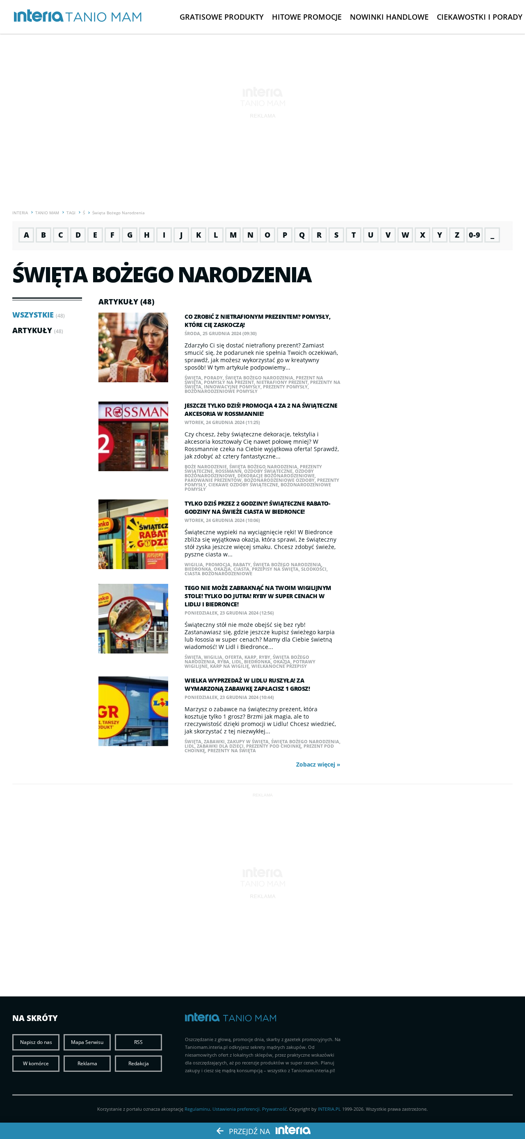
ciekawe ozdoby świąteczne (243, 484)
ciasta (241, 569)
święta (193, 377)
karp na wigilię (229, 666)
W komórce (36, 1063)
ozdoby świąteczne (268, 471)
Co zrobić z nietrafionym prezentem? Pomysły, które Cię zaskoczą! (257, 321)
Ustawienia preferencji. (236, 1109)
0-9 (474, 235)
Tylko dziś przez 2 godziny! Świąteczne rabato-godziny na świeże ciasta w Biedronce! (257, 507)
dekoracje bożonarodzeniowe (276, 475)
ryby (264, 657)
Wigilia (194, 564)
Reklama (87, 1063)
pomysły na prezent (229, 382)
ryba (223, 661)
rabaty (242, 564)
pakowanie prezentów (213, 480)
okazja (222, 569)
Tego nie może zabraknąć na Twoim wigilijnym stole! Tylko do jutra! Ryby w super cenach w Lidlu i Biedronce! (258, 596)
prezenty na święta (232, 750)
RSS (138, 1042)
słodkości (313, 569)
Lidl (237, 661)
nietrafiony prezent (282, 382)
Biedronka (198, 569)
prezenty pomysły (285, 386)
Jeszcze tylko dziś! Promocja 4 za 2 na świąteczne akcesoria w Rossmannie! (261, 409)
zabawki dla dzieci (220, 746)
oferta (233, 657)
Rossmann (228, 471)
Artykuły (32, 330)
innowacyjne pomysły (232, 386)
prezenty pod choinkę (273, 746)
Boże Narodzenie (206, 466)
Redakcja (138, 1063)
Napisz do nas (36, 1042)
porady (213, 377)
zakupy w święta (248, 741)
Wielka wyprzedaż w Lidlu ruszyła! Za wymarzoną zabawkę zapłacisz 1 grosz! (247, 684)
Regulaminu (197, 1109)
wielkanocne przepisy (279, 666)
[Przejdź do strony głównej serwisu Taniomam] (103, 17)
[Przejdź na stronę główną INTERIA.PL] (39, 16)
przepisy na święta (275, 569)
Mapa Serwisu (87, 1042)
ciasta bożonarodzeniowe (218, 573)
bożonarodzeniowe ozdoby (279, 480)
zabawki (214, 741)
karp (250, 657)
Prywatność (274, 1109)
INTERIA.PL (329, 1109)
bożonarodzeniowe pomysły (221, 391)
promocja (218, 564)
